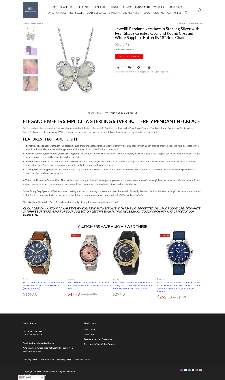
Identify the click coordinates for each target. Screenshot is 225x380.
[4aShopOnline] (30, 9)
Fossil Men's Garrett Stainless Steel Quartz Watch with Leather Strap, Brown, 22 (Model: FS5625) (45, 285)
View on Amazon (129, 56)
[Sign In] (199, 10)
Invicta (71, 279)
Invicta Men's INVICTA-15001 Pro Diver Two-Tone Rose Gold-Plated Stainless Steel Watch (90, 285)
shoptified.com (39, 375)
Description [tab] (95, 113)
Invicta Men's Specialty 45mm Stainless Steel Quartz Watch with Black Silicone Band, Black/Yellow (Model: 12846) (132, 285)
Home (26, 23)
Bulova (160, 279)
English (27, 377)
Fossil (25, 279)
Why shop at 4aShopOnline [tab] (121, 113)
